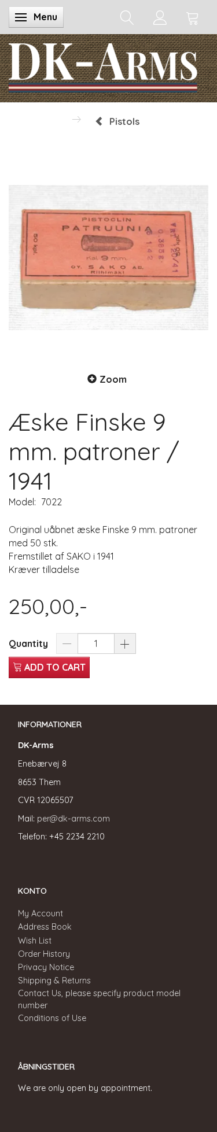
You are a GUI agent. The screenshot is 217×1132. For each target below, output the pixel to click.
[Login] (160, 17)
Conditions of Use (52, 1018)
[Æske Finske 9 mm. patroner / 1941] (108, 257)
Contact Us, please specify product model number (99, 999)
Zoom (113, 379)
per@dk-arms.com (73, 818)
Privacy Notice (46, 967)
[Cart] (192, 17)
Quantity (29, 643)
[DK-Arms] (103, 65)
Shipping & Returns (54, 980)
